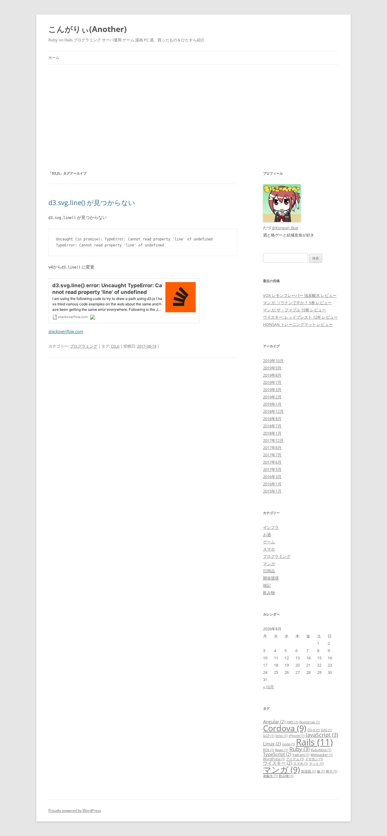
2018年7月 (272, 426)
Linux (272, 744)
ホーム (53, 57)
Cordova (284, 728)
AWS (292, 722)
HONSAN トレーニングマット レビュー (298, 324)
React (281, 750)
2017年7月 (272, 455)
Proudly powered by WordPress (74, 810)
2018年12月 (273, 411)
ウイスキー (277, 763)
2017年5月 (272, 469)
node (288, 744)
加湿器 (308, 771)
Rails (314, 742)
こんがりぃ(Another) (87, 29)
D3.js (115, 346)
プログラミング (83, 346)
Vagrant (300, 755)
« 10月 (268, 687)
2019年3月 (272, 389)
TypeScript (277, 754)
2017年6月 (272, 462)
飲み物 (269, 592)
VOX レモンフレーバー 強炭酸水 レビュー (300, 295)
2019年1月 (272, 404)
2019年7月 (272, 382)
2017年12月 (273, 440)
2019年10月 (273, 360)
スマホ (269, 549)
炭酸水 (270, 776)
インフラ (271, 527)
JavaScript (322, 734)
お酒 (267, 534)
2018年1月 (272, 433)
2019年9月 (272, 368)
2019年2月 (272, 397)
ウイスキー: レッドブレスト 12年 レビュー (300, 317)
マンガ (269, 563)
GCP (268, 736)
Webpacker (322, 755)
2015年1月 (272, 491)
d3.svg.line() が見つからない (91, 202)
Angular (274, 722)
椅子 (331, 771)
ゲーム (269, 542)
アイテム (295, 759)
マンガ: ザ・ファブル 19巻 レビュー (294, 310)
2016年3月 (272, 476)
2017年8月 (272, 447)
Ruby (299, 749)
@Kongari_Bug (285, 227)
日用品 (269, 571)
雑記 (267, 585)
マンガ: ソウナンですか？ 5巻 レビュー (297, 302)
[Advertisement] (193, 110)
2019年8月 (272, 375)
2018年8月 (272, 418)
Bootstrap (309, 722)
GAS (326, 730)
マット (316, 763)
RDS (268, 750)
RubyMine (321, 750)
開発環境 (271, 578)
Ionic (281, 736)
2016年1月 (272, 484)
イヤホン (314, 759)
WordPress (274, 759)
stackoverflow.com (65, 331)
